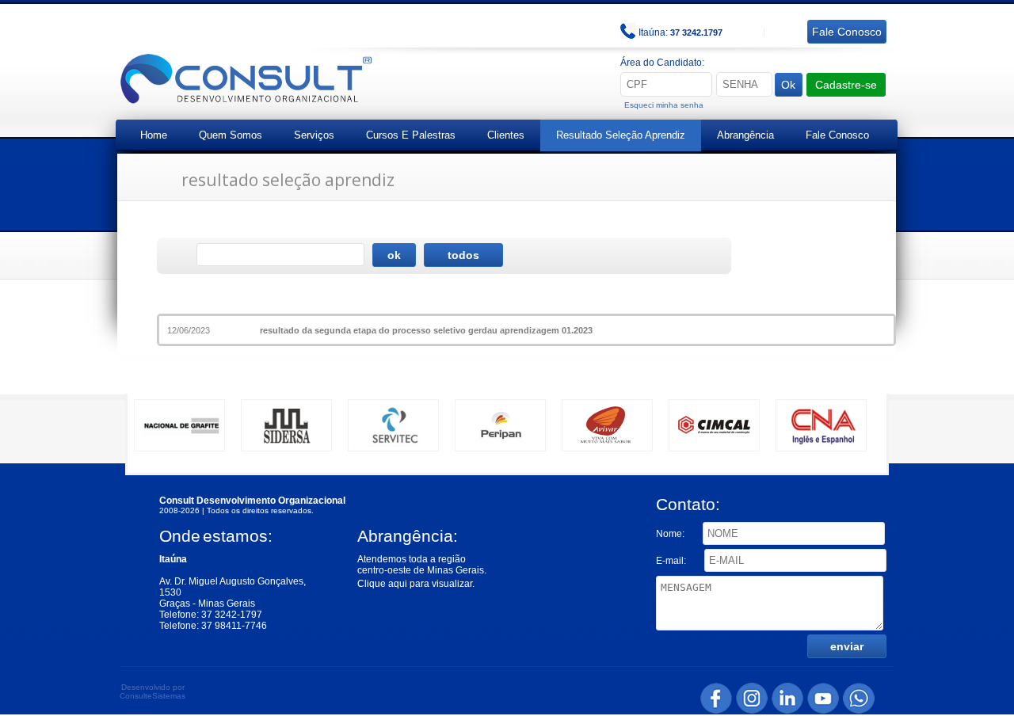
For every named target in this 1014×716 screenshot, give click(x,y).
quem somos (230, 135)
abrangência (745, 135)
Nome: (671, 533)
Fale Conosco (837, 135)
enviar (846, 646)
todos (463, 255)
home (153, 135)
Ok (788, 84)
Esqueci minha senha (663, 105)
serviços (314, 135)
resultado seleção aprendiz (620, 135)
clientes (505, 135)
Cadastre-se (846, 84)
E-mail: (672, 560)
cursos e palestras (411, 135)
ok (394, 255)
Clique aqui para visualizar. (416, 583)
